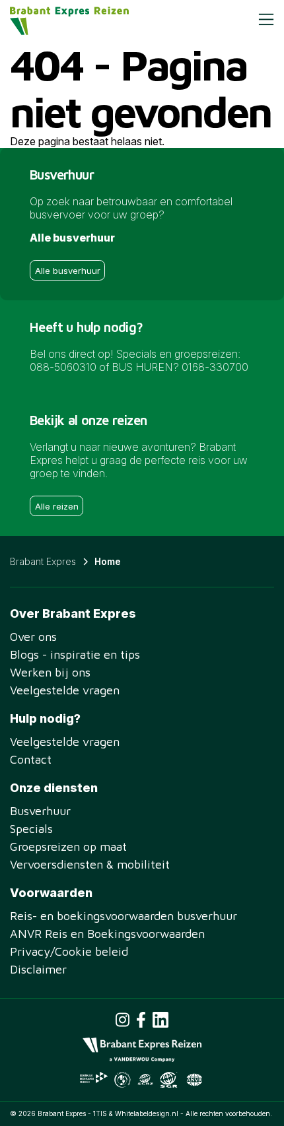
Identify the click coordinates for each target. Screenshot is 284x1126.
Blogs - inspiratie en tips (75, 654)
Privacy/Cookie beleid (69, 951)
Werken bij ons (50, 672)
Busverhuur (40, 811)
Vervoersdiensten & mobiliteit (90, 864)
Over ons (33, 637)
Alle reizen (57, 506)
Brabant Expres (43, 561)
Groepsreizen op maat (68, 846)
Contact (31, 759)
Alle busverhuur (67, 270)
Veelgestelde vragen (65, 690)
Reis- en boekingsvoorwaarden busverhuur (123, 916)
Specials (31, 829)
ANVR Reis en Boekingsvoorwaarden (107, 934)
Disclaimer (38, 969)
